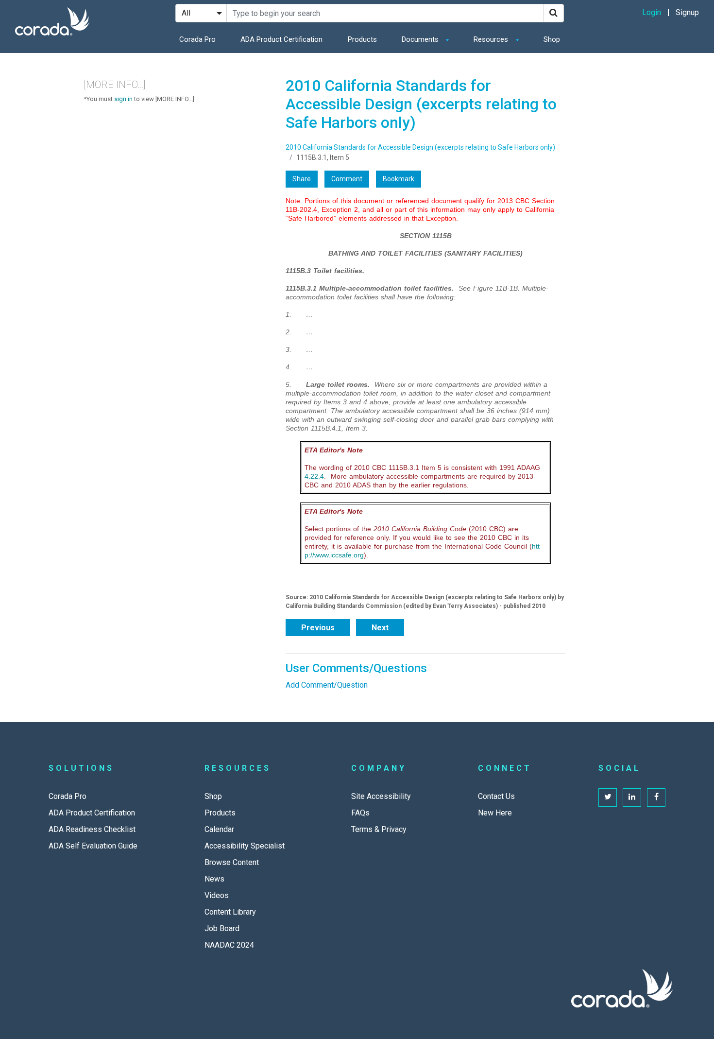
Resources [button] (492, 39)
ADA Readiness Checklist (92, 829)
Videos (216, 895)
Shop (552, 39)
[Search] (553, 13)
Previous (318, 627)
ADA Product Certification (281, 39)
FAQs (360, 812)
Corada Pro (197, 39)
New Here (495, 812)
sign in (123, 99)
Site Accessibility (381, 796)
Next (380, 627)
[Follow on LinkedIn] (632, 797)
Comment (346, 179)
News (214, 878)
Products (362, 39)
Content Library (230, 912)
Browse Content (231, 862)
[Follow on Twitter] (607, 797)
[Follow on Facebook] (656, 797)
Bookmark (398, 179)
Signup (687, 12)
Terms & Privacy (379, 829)
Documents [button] (421, 39)
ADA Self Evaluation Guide (93, 845)
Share (301, 179)
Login (651, 12)
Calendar (219, 829)
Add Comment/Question (327, 685)
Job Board (221, 928)
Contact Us (496, 796)
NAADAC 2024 (229, 945)
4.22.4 (314, 476)
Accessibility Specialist (244, 845)
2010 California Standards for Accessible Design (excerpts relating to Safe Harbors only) (420, 147)
